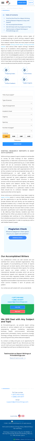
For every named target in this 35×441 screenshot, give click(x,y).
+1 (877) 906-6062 (17, 297)
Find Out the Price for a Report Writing (18, 18)
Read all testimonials (16, 358)
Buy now (17, 311)
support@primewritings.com (17, 302)
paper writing (5, 197)
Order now (22, 2)
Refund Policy (28, 426)
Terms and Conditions (8, 426)
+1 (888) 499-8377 (17, 300)
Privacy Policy (19, 426)
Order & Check (17, 237)
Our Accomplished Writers (14, 24)
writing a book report (16, 44)
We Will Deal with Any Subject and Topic (18, 27)
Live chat (17, 307)
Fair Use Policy (17, 428)
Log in (31, 2)
